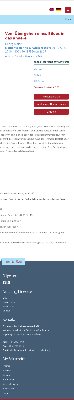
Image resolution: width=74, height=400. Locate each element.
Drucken (51, 111)
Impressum (8, 306)
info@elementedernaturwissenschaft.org (30, 350)
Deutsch (58, 9)
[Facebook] (4, 283)
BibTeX (37, 75)
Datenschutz (9, 302)
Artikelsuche (8, 388)
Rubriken (7, 370)
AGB (5, 298)
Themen (6, 365)
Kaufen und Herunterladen (51, 104)
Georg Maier (13, 44)
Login (5, 393)
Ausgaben (7, 375)
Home (68, 19)
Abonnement (9, 379)
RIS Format (39, 81)
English (51, 9)
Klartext (38, 69)
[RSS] (8, 283)
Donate (6, 310)
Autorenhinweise (11, 384)
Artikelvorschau (51, 96)
